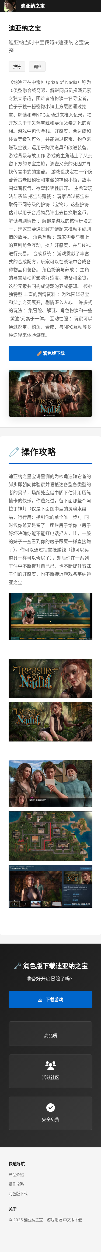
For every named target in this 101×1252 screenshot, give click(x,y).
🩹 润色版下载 (51, 353)
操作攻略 (16, 1184)
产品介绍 (16, 1174)
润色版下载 (18, 1193)
